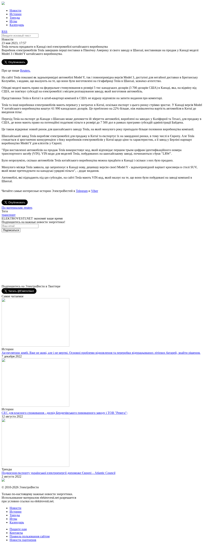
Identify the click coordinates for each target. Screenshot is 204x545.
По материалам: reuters (17, 207)
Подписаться (11, 230)
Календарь (17, 25)
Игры (13, 21)
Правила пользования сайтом (30, 536)
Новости (15, 10)
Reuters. (25, 70)
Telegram (82, 191)
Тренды (15, 17)
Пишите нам (18, 529)
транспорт (9, 215)
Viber (94, 191)
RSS (4, 31)
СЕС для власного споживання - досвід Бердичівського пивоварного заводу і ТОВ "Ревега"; (65, 412)
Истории (16, 14)
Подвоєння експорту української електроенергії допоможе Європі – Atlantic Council (58, 473)
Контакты (16, 532)
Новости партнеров (23, 540)
